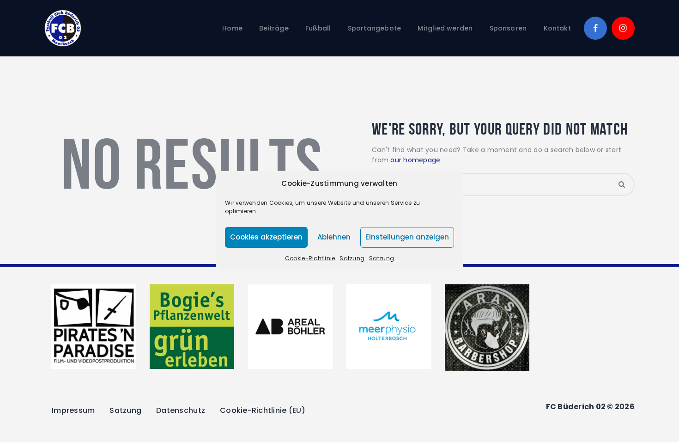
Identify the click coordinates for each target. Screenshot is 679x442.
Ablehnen (334, 237)
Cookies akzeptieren (266, 237)
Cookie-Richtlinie (310, 258)
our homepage (415, 160)
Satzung (352, 258)
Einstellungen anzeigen (407, 237)
